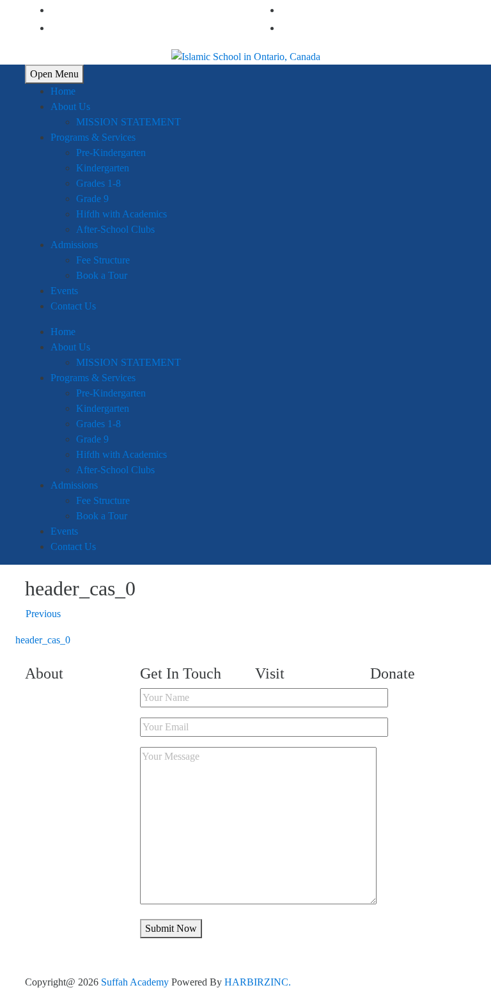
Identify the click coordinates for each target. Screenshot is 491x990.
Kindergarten (102, 167)
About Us (70, 106)
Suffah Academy (135, 982)
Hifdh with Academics (121, 213)
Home (63, 91)
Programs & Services (93, 137)
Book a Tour (101, 275)
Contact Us (73, 306)
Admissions (74, 244)
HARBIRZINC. (257, 982)
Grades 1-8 (98, 183)
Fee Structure (103, 260)
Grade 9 (92, 198)
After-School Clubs (115, 229)
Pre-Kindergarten (111, 152)
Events (64, 290)
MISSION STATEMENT (128, 121)
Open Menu (54, 73)
